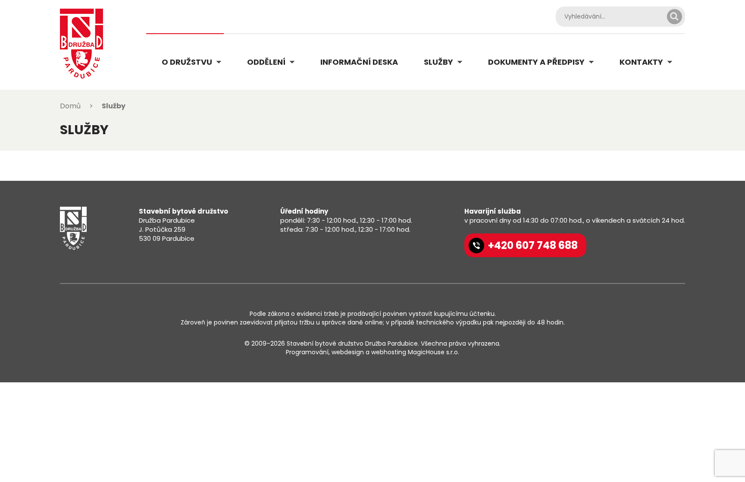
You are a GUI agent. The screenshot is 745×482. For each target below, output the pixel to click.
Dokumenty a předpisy (536, 62)
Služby (438, 62)
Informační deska (359, 62)
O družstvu (187, 62)
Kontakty (641, 62)
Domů (70, 106)
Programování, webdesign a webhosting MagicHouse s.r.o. (372, 352)
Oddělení (266, 62)
